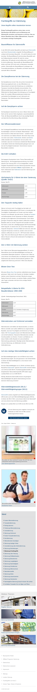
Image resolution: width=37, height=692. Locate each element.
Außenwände (17, 137)
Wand (4, 514)
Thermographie (11, 332)
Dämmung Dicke (8, 574)
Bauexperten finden (8, 655)
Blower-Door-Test (12, 272)
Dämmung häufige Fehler (11, 543)
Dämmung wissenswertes (11, 576)
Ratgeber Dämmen (6, 607)
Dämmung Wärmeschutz (11, 569)
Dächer (31, 137)
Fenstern (32, 214)
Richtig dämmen (8, 525)
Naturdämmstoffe (9, 571)
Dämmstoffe (32, 50)
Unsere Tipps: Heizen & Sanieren (12, 684)
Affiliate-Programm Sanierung (11, 659)
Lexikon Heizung (7, 677)
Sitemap (5, 674)
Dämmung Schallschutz (10, 566)
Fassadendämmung (9, 523)
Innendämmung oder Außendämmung (14, 546)
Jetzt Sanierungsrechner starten (18, 418)
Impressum (6, 669)
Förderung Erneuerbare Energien (10, 632)
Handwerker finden (7, 505)
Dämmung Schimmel (10, 533)
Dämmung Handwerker (10, 579)
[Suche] (28, 7)
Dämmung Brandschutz (10, 558)
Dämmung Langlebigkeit (11, 561)
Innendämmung (8, 530)
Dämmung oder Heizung (11, 553)
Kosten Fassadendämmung (11, 535)
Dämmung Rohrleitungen (11, 548)
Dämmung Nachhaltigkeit (11, 563)
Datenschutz (6, 662)
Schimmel (16, 228)
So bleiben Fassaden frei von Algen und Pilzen (17, 584)
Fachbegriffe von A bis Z (9, 680)
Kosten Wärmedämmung (11, 520)
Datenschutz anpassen (9, 666)
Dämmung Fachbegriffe (11, 551)
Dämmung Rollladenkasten (11, 556)
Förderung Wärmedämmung (12, 528)
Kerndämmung (8, 538)
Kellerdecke (17, 169)
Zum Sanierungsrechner (8, 463)
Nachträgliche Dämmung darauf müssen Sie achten (18, 581)
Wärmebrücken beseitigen (11, 540)
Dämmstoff (11, 367)
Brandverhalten (12, 52)
